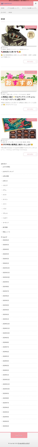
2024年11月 (6, 328)
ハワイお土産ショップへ (13, 8)
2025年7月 (6, 291)
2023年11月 (6, 384)
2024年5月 (6, 356)
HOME (2, 8)
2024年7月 (6, 347)
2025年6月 (6, 296)
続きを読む (30, 61)
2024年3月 (6, 365)
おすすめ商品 (31, 27)
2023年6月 (6, 407)
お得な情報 (6, 176)
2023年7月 (6, 402)
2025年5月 (6, 300)
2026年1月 (6, 263)
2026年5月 (6, 244)
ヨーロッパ (6, 222)
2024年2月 (6, 370)
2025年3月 (6, 309)
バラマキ (15, 94)
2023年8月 (6, 398)
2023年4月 (6, 416)
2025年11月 (6, 272)
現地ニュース (6, 232)
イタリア (5, 185)
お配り (4, 94)
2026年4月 (6, 249)
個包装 (4, 49)
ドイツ (4, 204)
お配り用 (4, 142)
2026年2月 (6, 258)
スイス (4, 194)
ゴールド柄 (10, 142)
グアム (4, 190)
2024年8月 (6, 342)
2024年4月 (6, 361)
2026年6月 (6, 240)
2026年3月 (6, 254)
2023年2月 (6, 426)
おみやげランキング (8, 171)
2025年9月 (6, 282)
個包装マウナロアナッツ (13, 49)
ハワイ (4, 208)
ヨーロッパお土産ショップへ (29, 8)
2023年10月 (6, 389)
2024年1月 (6, 375)
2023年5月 (6, 412)
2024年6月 (6, 351)
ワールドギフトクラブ (23, 443)
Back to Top (19, 435)
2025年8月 (6, 286)
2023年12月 (6, 379)
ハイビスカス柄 (18, 142)
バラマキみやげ (22, 94)
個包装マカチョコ (24, 49)
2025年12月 (6, 268)
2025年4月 (6, 305)
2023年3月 (6, 421)
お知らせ (32, 120)
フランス (5, 213)
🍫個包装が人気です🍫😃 (11, 52)
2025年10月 (6, 277)
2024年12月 (6, 323)
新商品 (28, 142)
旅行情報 (5, 227)
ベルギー (5, 218)
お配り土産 (9, 94)
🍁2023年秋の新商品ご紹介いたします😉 (17, 144)
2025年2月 (6, 314)
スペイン (5, 199)
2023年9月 (6, 393)
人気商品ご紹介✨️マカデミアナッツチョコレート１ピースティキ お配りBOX (18, 98)
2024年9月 (6, 337)
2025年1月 (6, 319)
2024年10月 (6, 333)
